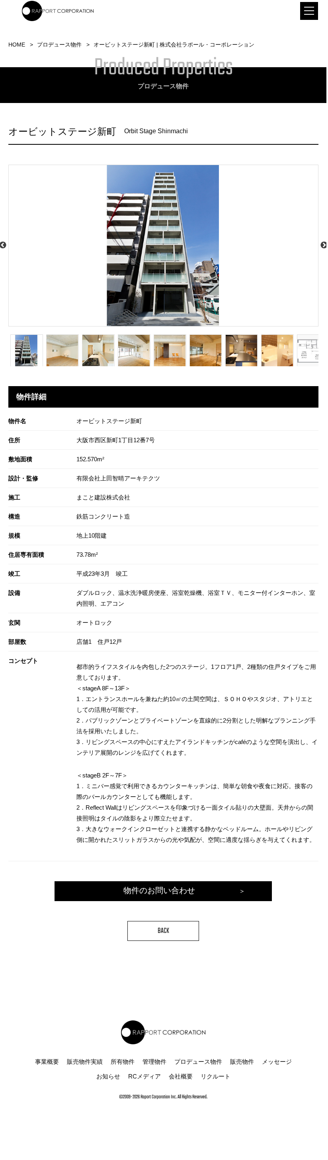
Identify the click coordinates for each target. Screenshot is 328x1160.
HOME (16, 44)
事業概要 (47, 1061)
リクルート (215, 1076)
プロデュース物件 (59, 44)
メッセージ (277, 1061)
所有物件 (123, 1061)
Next (324, 245)
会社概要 (181, 1076)
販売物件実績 (85, 1061)
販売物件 (242, 1061)
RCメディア (144, 1076)
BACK (163, 931)
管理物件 (154, 1061)
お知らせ (108, 1076)
